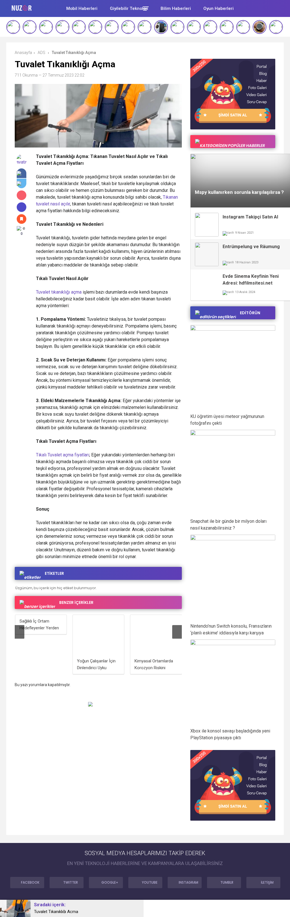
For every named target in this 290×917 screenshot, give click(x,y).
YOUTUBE (149, 882)
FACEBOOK (30, 882)
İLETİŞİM (267, 882)
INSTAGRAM (188, 882)
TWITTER (70, 882)
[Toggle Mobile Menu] (145, 8)
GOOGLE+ (109, 882)
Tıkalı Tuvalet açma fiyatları (62, 455)
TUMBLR (226, 882)
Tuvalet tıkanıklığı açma (59, 292)
